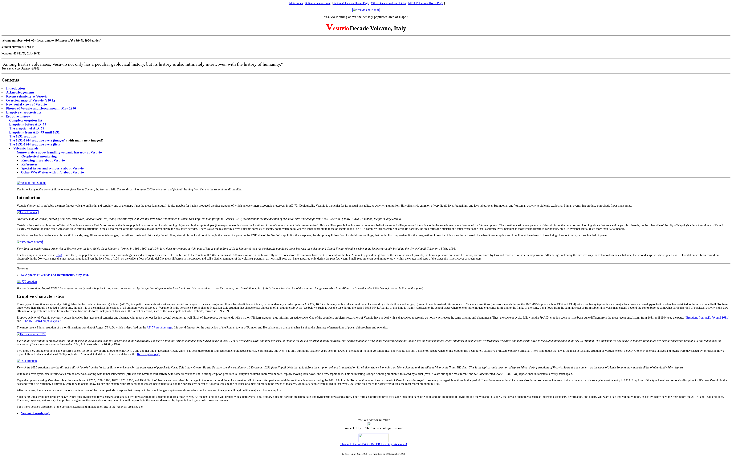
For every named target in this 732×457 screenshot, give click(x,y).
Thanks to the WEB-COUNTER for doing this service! (373, 444)
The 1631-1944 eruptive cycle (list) (34, 144)
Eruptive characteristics (23, 112)
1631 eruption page (148, 354)
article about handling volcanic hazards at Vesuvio (59, 152)
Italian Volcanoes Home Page (351, 3)
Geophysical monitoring (39, 156)
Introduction (15, 88)
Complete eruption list (25, 120)
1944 (59, 255)
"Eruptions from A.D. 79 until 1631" (707, 317)
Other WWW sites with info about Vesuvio (52, 172)
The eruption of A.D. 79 (26, 128)
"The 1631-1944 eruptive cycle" (41, 321)
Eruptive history (18, 116)
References (29, 164)
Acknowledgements (20, 92)
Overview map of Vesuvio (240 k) (30, 100)
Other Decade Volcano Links (388, 3)
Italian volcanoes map (318, 3)
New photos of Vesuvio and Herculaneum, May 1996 (55, 274)
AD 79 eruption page (159, 327)
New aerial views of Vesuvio (26, 104)
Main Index (296, 3)
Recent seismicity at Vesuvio (26, 96)
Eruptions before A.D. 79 (27, 124)
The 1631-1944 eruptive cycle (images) (37, 140)
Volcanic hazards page (35, 413)
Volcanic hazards (25, 148)
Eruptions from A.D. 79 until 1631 (34, 132)
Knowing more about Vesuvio (43, 160)
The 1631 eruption (22, 136)
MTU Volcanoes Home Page (425, 3)
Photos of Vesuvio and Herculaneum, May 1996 (41, 108)
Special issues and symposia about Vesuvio (52, 168)
